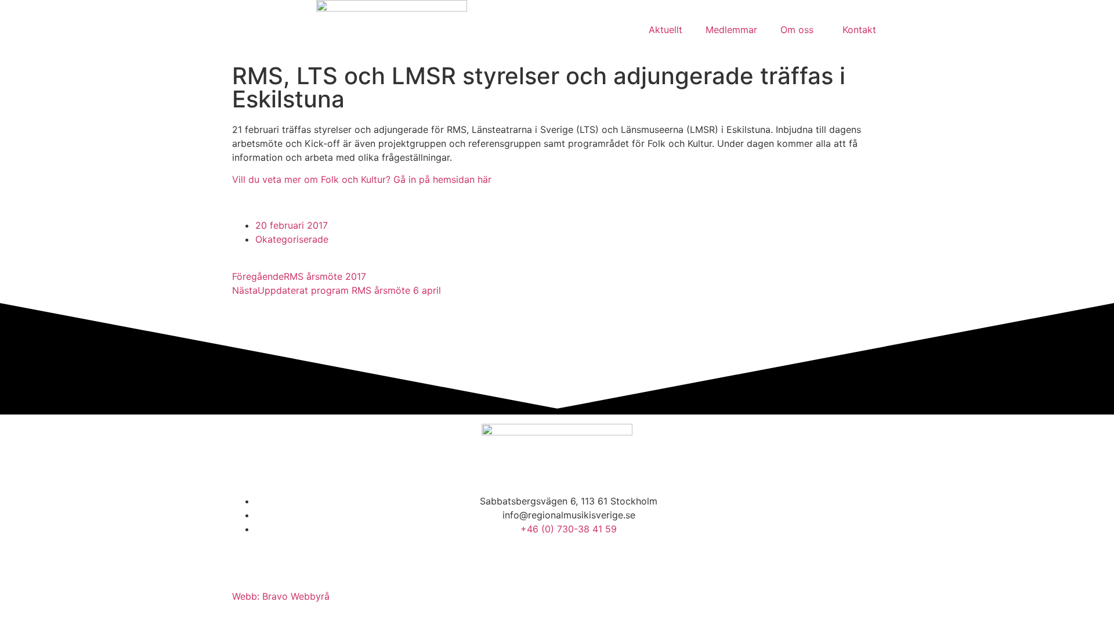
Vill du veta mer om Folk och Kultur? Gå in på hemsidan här (361, 179)
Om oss (796, 29)
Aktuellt (665, 29)
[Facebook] (246, 561)
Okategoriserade (291, 239)
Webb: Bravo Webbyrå (281, 596)
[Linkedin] (278, 561)
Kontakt (859, 29)
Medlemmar (731, 29)
